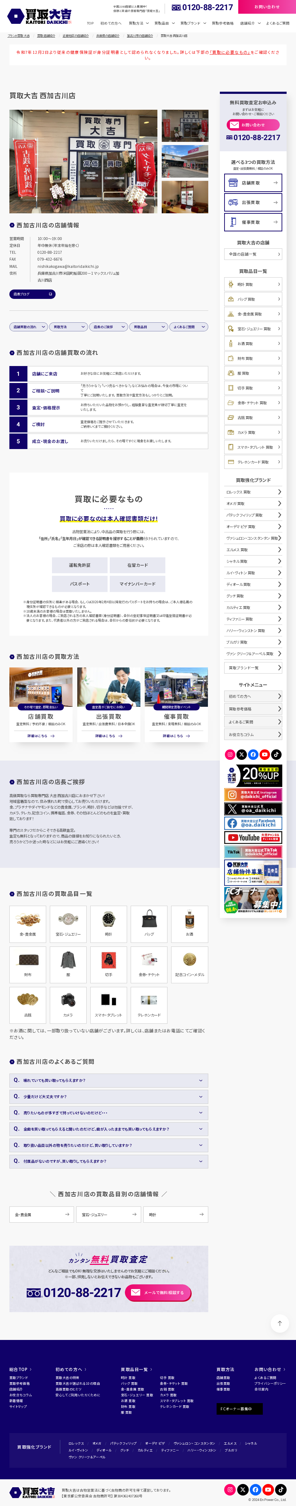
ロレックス (76, 1443)
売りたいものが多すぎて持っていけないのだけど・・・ (65, 1112)
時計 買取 (245, 284)
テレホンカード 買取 (253, 462)
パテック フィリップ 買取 (244, 515)
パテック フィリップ (123, 1443)
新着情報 (16, 1400)
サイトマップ (18, 1406)
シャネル (251, 1443)
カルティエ (145, 1450)
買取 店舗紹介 (46, 35)
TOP (90, 23)
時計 (152, 1214)
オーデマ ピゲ (155, 1443)
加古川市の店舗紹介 (140, 35)
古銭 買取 (245, 417)
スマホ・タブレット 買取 (255, 447)
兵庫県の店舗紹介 (107, 35)
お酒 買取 (245, 343)
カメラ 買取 (246, 432)
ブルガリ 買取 (236, 642)
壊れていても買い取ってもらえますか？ (54, 1080)
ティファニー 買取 (239, 619)
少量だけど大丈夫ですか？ (45, 1096)
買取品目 (140, 327)
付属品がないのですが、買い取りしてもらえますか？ (64, 1161)
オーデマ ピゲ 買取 (240, 526)
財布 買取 (245, 358)
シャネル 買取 (236, 561)
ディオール (104, 1450)
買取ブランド (18, 1377)
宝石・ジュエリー (94, 1214)
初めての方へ (111, 23)
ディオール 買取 (238, 584)
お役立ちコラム (241, 734)
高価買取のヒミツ (69, 1389)
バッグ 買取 (246, 299)
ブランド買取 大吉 (19, 35)
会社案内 (261, 1389)
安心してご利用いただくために (78, 1395)
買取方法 (60, 327)
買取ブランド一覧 (244, 667)
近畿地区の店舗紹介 (76, 35)
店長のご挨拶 (103, 327)
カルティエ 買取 (238, 607)
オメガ (97, 1443)
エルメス (230, 1443)
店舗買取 (40, 716)
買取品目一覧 (134, 1369)
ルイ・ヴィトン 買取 (240, 572)
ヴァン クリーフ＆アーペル (87, 1457)
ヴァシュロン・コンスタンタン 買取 (252, 538)
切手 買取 (245, 388)
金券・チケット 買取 (252, 402)
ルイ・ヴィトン (78, 1450)
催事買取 (176, 716)
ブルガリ (231, 1450)
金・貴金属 (23, 1214)
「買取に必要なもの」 (230, 52)
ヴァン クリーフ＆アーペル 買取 (249, 653)
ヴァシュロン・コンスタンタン (195, 1443)
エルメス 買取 (237, 549)
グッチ (124, 1450)
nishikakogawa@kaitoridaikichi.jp (68, 266)
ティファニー (170, 1450)
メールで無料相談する (164, 1292)
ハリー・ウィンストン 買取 (245, 630)
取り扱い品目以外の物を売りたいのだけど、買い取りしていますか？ (77, 1145)
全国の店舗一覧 (243, 254)
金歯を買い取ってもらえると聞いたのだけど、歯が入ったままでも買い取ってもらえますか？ (96, 1129)
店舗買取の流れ (25, 327)
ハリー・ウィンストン (201, 1450)
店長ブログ (21, 294)
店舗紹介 (16, 1389)
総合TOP (18, 1369)
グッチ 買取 (235, 596)
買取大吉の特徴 (67, 1377)
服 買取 (243, 373)
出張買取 (108, 716)
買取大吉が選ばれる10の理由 (78, 1383)
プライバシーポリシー (270, 1383)
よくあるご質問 (278, 23)
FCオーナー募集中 (236, 1408)
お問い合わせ (253, 124)
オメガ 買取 (235, 503)
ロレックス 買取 (238, 492)
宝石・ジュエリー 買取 (254, 328)
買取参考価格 (223, 23)
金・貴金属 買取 (250, 314)
